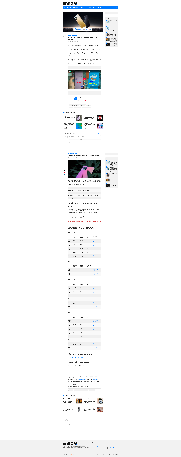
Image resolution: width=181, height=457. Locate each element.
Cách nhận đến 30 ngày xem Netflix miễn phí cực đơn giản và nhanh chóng (90, 117)
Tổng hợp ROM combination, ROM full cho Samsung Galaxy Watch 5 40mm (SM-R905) (90, 408)
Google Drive (95, 240)
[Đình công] (73, 139)
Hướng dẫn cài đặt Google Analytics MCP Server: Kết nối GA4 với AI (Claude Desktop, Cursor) (68, 125)
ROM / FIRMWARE (67, 7)
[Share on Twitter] (64, 45)
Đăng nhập (98, 133)
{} (81, 139)
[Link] (80, 139)
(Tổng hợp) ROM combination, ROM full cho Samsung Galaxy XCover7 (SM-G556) (113, 40)
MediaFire (78, 357)
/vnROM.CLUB (111, 445)
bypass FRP (82, 57)
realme (71, 107)
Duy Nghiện (80, 29)
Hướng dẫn (88, 105)
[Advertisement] (101, 3)
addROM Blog (95, 444)
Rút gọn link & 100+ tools (97, 445)
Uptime (116, 454)
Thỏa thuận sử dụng (109, 454)
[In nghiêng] (71, 139)
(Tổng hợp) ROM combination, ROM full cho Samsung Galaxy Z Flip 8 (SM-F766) (90, 400)
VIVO (76, 153)
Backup (82, 357)
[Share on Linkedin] (64, 49)
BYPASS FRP (91, 7)
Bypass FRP (72, 104)
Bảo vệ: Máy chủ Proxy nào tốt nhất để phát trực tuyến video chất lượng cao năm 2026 (113, 29)
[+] (82, 139)
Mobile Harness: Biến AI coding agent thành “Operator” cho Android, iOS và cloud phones (113, 22)
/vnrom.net (112, 444)
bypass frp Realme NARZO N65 (81, 104)
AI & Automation (95, 447)
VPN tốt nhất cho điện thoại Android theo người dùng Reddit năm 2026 (113, 35)
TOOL (86, 7)
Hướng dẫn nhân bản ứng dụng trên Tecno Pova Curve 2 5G (69, 117)
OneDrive (94, 241)
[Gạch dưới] (72, 139)
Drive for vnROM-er (96, 446)
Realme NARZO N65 (78, 107)
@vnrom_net (113, 448)
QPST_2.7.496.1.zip (72, 357)
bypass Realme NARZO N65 (74, 105)
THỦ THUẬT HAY (75, 7)
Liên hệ (97, 454)
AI (96, 7)
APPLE (82, 7)
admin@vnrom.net (76, 448)
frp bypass (82, 105)
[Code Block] (79, 139)
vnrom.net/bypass (86, 67)
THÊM (99, 7)
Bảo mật (102, 454)
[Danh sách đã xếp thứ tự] (75, 139)
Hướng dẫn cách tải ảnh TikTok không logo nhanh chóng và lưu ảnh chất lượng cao (90, 125)
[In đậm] (69, 139)
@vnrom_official (112, 447)
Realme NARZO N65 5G (86, 107)
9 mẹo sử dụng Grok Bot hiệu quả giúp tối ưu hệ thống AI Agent (113, 44)
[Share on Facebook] (64, 43)
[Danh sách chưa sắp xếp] (76, 139)
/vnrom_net (112, 446)
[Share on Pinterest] (64, 47)
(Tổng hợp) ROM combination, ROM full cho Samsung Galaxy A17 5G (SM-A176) (68, 408)
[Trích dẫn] (77, 139)
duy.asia (74, 454)
